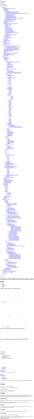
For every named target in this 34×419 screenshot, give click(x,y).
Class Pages (5, 59)
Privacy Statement (8, 28)
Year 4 (6, 136)
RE (6, 241)
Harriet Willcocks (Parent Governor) (11, 16)
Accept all (5, 418)
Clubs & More (4, 270)
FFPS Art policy (9, 207)
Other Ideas (9, 65)
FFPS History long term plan (11, 220)
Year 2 (6, 73)
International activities (7, 197)
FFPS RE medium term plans (11, 244)
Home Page (2, 276)
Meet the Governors (6, 10)
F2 (7, 156)
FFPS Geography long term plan (12, 265)
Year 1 (6, 69)
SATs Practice (9, 147)
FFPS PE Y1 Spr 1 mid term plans (16, 228)
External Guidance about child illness (9, 54)
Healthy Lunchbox (6, 43)
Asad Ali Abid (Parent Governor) (10, 15)
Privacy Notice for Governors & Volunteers (12, 32)
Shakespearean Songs (9, 164)
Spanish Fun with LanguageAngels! (9, 181)
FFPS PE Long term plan (11, 224)
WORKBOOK (9, 74)
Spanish (8, 131)
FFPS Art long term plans (11, 208)
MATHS (8, 105)
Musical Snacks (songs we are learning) (14, 126)
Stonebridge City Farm (10, 66)
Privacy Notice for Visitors (9, 30)
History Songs (8, 165)
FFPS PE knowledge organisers (11, 235)
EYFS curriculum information (8, 269)
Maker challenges (9, 70)
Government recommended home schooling (13, 61)
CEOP (1, 374)
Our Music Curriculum (10, 71)
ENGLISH (9, 78)
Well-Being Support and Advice (8, 50)
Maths (8, 129)
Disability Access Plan (9, 24)
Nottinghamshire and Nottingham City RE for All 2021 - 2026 (16, 245)
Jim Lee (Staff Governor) (9, 14)
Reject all (2, 418)
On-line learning (9, 62)
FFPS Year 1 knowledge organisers (14, 236)
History (7, 218)
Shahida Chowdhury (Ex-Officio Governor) (12, 11)
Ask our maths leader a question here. (12, 203)
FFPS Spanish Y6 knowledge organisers (14, 258)
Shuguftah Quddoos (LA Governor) (11, 17)
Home (3, 283)
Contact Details (6, 9)
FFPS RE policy (9, 242)
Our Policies (5, 25)
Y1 (6, 150)
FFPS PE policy (9, 223)
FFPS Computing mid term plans (12, 213)
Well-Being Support (6, 57)
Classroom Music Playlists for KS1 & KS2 (12, 166)
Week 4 (12, 98)
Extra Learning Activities (10, 141)
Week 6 (10, 93)
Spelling (10, 95)
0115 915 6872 (4, 357)
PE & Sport (5, 39)
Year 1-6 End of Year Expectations (10, 46)
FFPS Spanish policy (10, 251)
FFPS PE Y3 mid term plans (13, 232)
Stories (8, 63)
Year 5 (6, 137)
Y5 (6, 153)
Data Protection (6, 26)
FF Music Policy (9, 261)
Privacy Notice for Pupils (9, 29)
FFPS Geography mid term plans (12, 266)
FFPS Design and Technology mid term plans (13, 217)
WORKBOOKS (9, 123)
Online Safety (6, 51)
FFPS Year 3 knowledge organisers (14, 237)
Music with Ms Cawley (10, 124)
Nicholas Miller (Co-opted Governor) (11, 18)
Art (6, 206)
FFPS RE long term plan (10, 243)
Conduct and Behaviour (7, 35)
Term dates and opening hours (8, 20)
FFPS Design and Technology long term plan (13, 216)
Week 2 (10, 80)
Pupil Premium (6, 36)
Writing (7, 259)
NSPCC (5, 52)
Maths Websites (9, 134)
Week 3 (10, 91)
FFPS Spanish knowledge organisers (12, 253)
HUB (6, 60)
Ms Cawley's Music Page (7, 162)
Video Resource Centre (7, 196)
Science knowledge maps (11, 249)
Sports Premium (6, 38)
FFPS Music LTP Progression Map (12, 262)
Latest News (4, 367)
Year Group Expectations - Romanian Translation (12, 47)
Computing (7, 210)
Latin (6, 195)
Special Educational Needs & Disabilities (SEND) (11, 23)
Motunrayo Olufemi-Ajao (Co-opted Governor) (12, 12)
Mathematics (7, 202)
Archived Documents (9, 27)
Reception (7, 68)
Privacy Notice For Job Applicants (10, 31)
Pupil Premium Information (9, 37)
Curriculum (3, 198)
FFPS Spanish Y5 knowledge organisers (14, 257)
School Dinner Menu (7, 44)
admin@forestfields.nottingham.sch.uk (7, 358)
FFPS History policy (10, 219)
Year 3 (8, 171)
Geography (7, 264)
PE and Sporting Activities (7, 179)
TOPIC (8, 83)
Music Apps (7, 176)
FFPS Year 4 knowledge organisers (14, 238)
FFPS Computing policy (10, 211)
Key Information (4, 7)
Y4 (6, 152)
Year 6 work (9, 194)
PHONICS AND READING (11, 77)
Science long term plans (10, 248)
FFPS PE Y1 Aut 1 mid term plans (16, 226)
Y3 (6, 151)
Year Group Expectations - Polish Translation (12, 48)
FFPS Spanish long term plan (11, 252)
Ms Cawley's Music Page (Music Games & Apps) (16, 127)
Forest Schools (6, 184)
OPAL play (5, 178)
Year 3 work (9, 192)
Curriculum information (7, 199)
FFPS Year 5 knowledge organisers (14, 239)
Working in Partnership (7, 40)
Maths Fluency (11, 106)
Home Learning (6, 55)
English (8, 128)
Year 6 (6, 144)
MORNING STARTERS (11, 75)
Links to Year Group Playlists (10, 177)
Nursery (8, 155)
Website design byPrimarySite (27, 380)
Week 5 (12, 99)
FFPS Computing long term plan (12, 212)
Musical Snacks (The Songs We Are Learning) (13, 72)
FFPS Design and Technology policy (12, 215)
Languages (5, 190)
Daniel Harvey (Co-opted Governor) (11, 19)
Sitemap (3, 377)
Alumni (5, 273)
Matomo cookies (5, 406)
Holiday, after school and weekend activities (10, 271)
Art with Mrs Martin (10, 133)
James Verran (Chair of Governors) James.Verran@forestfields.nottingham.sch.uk (17, 13)
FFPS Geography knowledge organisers (13, 267)
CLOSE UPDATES (3, 375)
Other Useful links (10, 67)
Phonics (8, 94)
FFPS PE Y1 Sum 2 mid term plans (16, 230)
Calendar (5, 42)
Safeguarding (6, 22)
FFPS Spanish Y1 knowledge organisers (14, 254)
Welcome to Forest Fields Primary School (9, 8)
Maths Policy (9, 205)
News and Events (4, 41)
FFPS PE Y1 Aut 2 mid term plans (16, 227)
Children (3, 56)
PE (7, 85)
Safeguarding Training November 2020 (11, 34)
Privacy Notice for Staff (9, 33)
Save (8, 418)
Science (8, 130)
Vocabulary (7, 268)
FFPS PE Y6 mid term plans (13, 234)
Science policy (9, 247)
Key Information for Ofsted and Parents (9, 21)
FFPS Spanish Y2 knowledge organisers (14, 255)
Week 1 (10, 76)
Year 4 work (9, 193)
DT (6, 214)
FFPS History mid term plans (11, 221)
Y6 (6, 154)
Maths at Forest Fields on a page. (12, 204)
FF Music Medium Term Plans (11, 263)
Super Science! (6, 183)
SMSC (7, 260)
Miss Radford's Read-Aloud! (8, 180)
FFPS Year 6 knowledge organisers (14, 240)
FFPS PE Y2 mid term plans (13, 231)
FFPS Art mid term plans (10, 209)
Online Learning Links (10, 132)
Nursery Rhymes (9, 64)
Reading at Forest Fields (7, 53)
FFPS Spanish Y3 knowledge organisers (14, 256)
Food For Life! (6, 185)
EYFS (6, 200)
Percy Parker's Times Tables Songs (10, 163)
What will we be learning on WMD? (11, 167)
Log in (3, 275)
